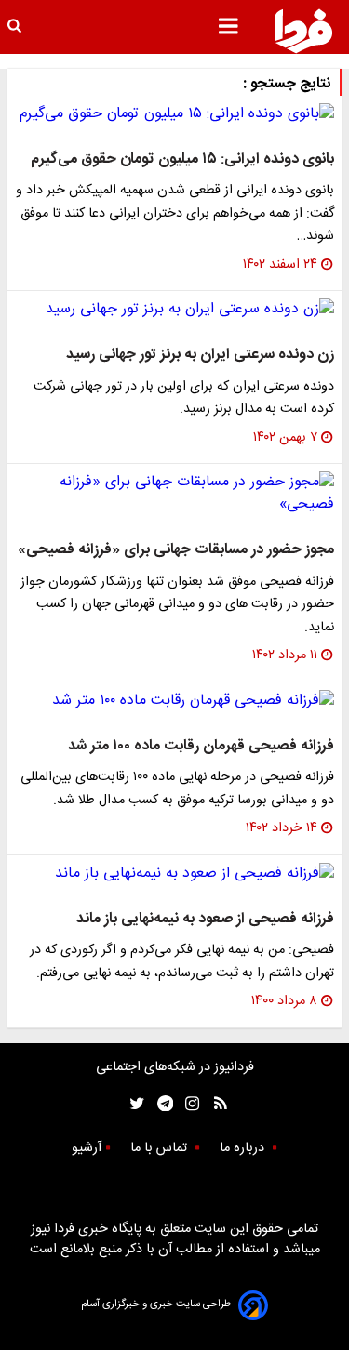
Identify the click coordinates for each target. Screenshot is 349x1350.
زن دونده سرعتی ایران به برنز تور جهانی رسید (200, 354)
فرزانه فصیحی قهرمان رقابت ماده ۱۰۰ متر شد (201, 746)
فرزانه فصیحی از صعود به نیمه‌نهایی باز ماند (205, 919)
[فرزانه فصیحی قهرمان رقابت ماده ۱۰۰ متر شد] (174, 701)
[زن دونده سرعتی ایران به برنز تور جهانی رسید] (174, 309)
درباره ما (244, 1148)
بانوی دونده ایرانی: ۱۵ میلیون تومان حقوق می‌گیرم (182, 159)
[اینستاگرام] (187, 1103)
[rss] (214, 1103)
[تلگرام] (159, 1103)
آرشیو (86, 1148)
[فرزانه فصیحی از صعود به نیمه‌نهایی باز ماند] (174, 874)
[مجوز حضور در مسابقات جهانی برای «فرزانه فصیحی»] (174, 493)
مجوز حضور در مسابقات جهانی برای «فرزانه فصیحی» (176, 549)
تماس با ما (160, 1148)
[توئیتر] (133, 1103)
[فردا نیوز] (303, 30)
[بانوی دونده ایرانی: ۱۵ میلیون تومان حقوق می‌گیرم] (174, 114)
